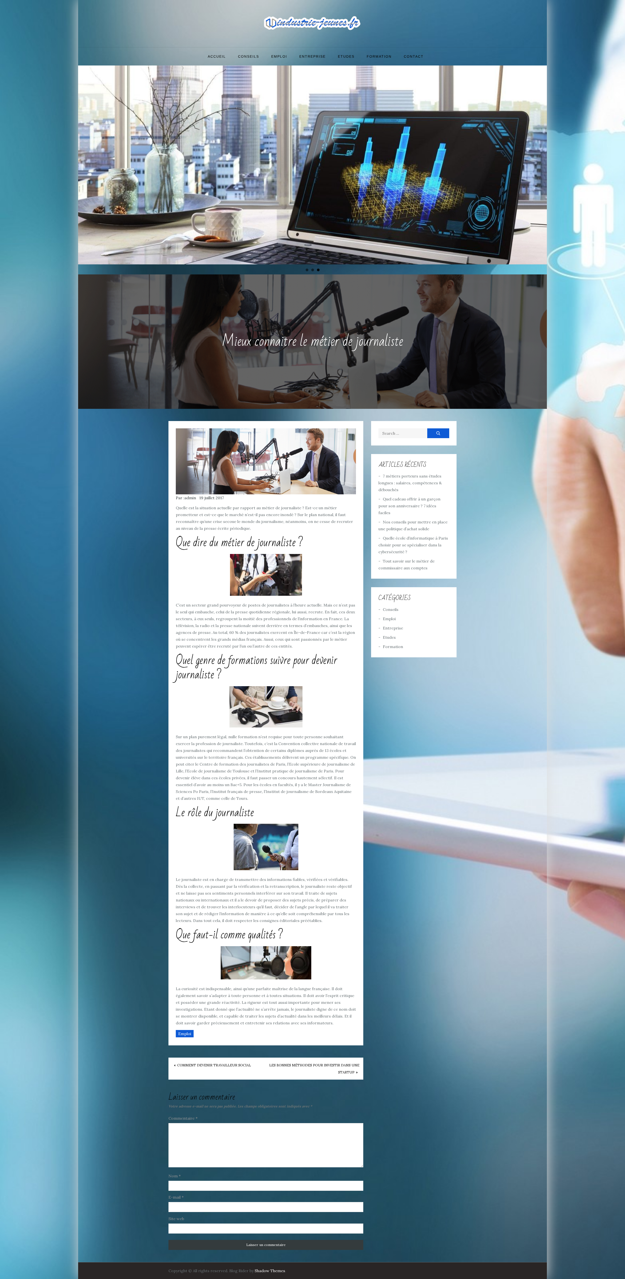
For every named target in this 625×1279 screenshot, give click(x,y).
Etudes (346, 56)
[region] (312, 165)
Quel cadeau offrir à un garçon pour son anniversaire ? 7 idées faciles (409, 506)
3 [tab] (318, 270)
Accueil (217, 56)
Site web (176, 1218)
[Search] (438, 433)
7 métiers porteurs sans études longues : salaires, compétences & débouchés (410, 483)
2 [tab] (312, 270)
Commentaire (183, 1118)
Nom (174, 1175)
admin (190, 497)
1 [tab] (307, 270)
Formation (379, 56)
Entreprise (312, 56)
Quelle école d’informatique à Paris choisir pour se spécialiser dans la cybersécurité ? (413, 545)
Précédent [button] (84, 164)
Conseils (248, 56)
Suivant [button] (540, 164)
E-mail (176, 1197)
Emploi (279, 56)
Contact (414, 56)
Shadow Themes (270, 1270)
